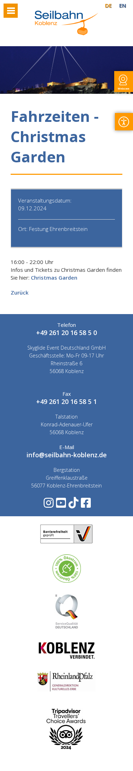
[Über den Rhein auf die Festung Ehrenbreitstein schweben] (67, 33)
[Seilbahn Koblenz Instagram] (48, 505)
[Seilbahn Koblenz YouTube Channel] (60, 505)
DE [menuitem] (108, 5)
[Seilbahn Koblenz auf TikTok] (72, 505)
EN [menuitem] (122, 5)
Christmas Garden (54, 277)
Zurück (19, 292)
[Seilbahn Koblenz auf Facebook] (85, 505)
